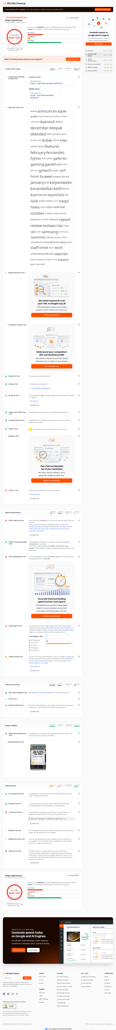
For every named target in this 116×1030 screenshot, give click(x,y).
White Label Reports (63, 1006)
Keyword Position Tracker (64, 986)
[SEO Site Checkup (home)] (14, 3)
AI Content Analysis (62, 976)
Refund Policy (109, 1024)
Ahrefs (106, 976)
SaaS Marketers (86, 986)
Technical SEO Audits (63, 999)
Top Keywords (61, 1002)
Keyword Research (62, 989)
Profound (107, 983)
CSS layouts (44, 528)
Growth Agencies (86, 983)
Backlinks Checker (62, 980)
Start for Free (98, 44)
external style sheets (55, 528)
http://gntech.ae (33, 692)
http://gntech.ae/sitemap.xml (41, 388)
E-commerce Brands (87, 980)
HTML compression (35, 528)
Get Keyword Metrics (51, 315)
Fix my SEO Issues (73, 59)
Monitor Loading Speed (52, 616)
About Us (42, 992)
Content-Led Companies (88, 976)
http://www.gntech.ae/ (47, 692)
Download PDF (73, 18)
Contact (41, 1002)
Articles (41, 983)
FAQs (40, 996)
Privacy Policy (100, 1024)
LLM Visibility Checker (63, 993)
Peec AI (106, 980)
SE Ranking (107, 986)
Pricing (41, 980)
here (42, 859)
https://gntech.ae (13, 20)
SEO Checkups (43, 999)
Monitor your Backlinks (52, 480)
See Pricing (33, 950)
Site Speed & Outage (63, 996)
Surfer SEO (107, 993)
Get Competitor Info (52, 366)
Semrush (107, 989)
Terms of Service (90, 1024)
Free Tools (42, 976)
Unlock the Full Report (103, 9)
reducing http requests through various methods (55, 628)
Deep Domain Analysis (63, 983)
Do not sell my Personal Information (60, 1029)
